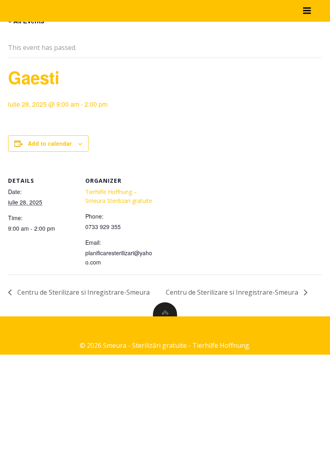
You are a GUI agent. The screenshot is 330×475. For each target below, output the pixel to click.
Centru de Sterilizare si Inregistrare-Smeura (83, 292)
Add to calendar (50, 143)
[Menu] (307, 11)
